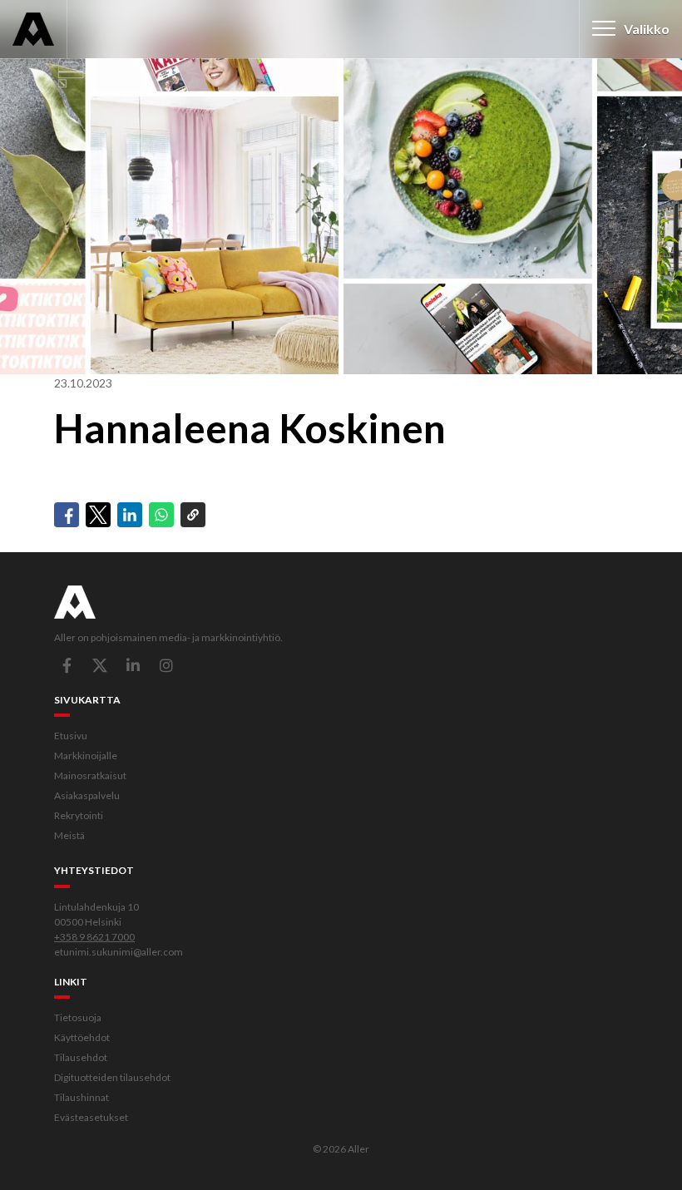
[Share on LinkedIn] (129, 514)
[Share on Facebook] (66, 514)
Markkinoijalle (85, 755)
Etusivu (70, 735)
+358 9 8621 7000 (94, 937)
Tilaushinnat (81, 1097)
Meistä (69, 835)
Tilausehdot (80, 1057)
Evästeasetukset (91, 1117)
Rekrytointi (78, 815)
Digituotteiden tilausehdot (112, 1077)
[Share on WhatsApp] (161, 514)
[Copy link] (192, 514)
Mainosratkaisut (90, 775)
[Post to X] (98, 514)
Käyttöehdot (82, 1037)
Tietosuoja (77, 1017)
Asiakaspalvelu (87, 795)
